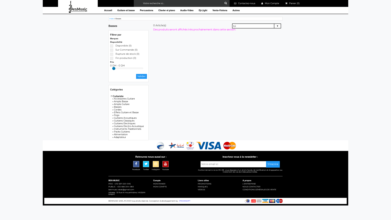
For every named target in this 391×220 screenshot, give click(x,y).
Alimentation (121, 134)
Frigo (116, 115)
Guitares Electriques (124, 123)
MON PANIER (159, 184)
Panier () (293, 3)
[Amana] (176, 148)
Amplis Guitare (122, 104)
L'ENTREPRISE (249, 184)
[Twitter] (146, 162)
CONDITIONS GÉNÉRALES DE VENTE (259, 190)
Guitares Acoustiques (125, 118)
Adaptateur (120, 137)
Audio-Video (187, 10)
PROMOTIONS (204, 184)
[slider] (113, 68)
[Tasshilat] (190, 148)
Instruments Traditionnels (127, 129)
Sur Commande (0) (126, 50)
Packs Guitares (122, 131)
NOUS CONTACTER (251, 187)
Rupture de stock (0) (127, 54)
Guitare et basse (126, 10)
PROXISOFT (184, 201)
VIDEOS (201, 190)
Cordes (117, 109)
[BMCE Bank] (161, 148)
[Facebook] (136, 162)
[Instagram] (156, 162)
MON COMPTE (160, 187)
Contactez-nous (245, 3)
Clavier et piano (166, 10)
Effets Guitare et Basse (126, 112)
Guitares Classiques (124, 120)
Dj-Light (203, 10)
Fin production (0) (125, 58)
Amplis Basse (121, 101)
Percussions (146, 10)
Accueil (108, 10)
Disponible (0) (123, 45)
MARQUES (203, 187)
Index (111, 18)
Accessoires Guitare (124, 98)
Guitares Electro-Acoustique (129, 126)
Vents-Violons (219, 10)
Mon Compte (271, 3)
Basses (117, 107)
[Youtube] (165, 162)
